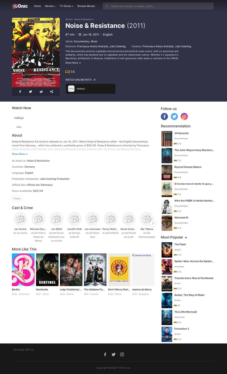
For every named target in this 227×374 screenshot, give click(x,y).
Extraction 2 (181, 328)
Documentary (81, 41)
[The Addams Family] (95, 269)
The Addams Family (95, 289)
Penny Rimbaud (110, 229)
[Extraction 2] (167, 334)
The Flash (180, 244)
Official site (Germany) (40, 184)
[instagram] (184, 119)
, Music (93, 41)
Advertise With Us (23, 349)
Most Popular (172, 237)
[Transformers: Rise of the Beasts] (167, 283)
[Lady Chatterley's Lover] (71, 269)
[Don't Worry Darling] (119, 269)
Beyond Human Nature (187, 166)
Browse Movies (86, 5)
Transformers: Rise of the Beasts (194, 278)
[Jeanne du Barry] (143, 269)
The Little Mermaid (185, 311)
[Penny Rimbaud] (110, 219)
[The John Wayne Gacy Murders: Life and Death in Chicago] (167, 155)
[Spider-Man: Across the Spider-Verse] (167, 267)
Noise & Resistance (84, 19)
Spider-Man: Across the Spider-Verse (194, 261)
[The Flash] (167, 250)
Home (37, 5)
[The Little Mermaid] (167, 317)
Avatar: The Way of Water (189, 294)
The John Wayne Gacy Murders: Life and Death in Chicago (194, 149)
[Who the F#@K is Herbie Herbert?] (167, 206)
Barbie (16, 289)
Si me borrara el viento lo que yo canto (194, 183)
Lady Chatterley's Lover (71, 289)
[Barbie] (23, 269)
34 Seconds (181, 133)
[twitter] (174, 119)
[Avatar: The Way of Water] (167, 300)
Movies (49, 5)
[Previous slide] (14, 223)
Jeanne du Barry (142, 289)
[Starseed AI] (167, 223)
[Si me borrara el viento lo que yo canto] (167, 189)
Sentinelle (42, 289)
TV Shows (65, 5)
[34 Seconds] (167, 139)
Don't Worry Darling (119, 289)
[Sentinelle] (47, 269)
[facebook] (164, 119)
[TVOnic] (20, 6)
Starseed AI (181, 217)
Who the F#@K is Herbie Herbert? (194, 200)
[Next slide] (153, 223)
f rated (16, 198)
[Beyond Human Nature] (167, 172)
